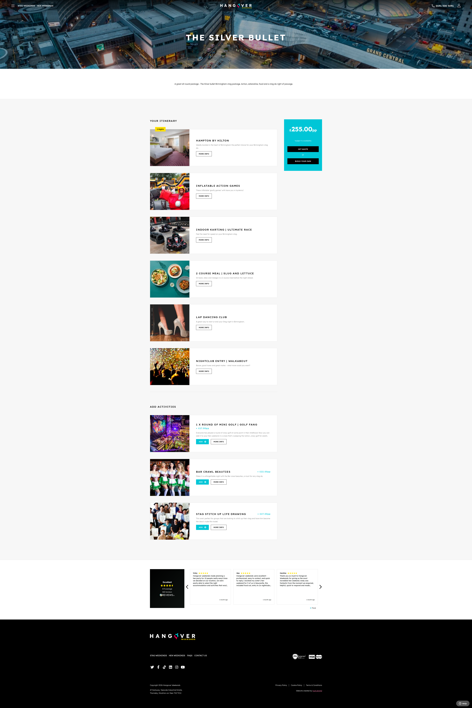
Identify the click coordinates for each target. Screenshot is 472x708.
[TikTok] (164, 667)
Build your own (303, 161)
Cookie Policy (296, 685)
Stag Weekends (26, 6)
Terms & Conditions (314, 685)
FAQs (189, 655)
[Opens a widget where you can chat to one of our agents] (463, 704)
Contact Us (200, 655)
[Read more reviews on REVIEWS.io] (167, 595)
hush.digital (317, 691)
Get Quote (303, 149)
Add (201, 442)
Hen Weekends (45, 6)
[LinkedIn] (170, 667)
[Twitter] (152, 667)
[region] (253, 587)
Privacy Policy (281, 685)
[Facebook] (158, 667)
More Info (204, 154)
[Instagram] (176, 667)
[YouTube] (183, 667)
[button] (187, 586)
